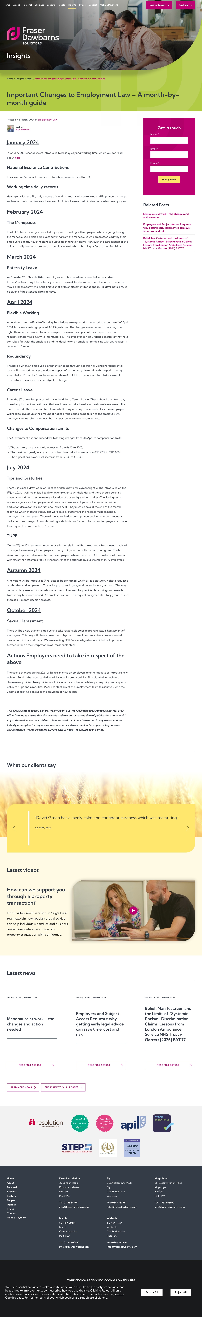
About (16, 4)
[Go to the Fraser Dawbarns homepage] (101, 36)
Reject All (181, 1292)
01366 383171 (71, 1202)
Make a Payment (109, 4)
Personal (27, 4)
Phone (154, 162)
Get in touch (157, 5)
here (18, 157)
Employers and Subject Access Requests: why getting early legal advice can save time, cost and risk (167, 228)
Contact (93, 4)
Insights (72, 4)
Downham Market (69, 1178)
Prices (82, 4)
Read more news (21, 1087)
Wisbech (112, 1218)
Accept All (151, 1292)
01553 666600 (166, 1202)
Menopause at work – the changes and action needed (30, 1024)
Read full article (30, 1065)
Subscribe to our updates (61, 1087)
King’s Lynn (161, 1178)
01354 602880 (71, 1242)
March (63, 1218)
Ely (108, 1178)
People (61, 4)
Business (39, 4)
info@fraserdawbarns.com (74, 1206)
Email (153, 148)
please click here (96, 1297)
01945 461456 (119, 1242)
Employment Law (48, 119)
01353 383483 (119, 1202)
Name (153, 134)
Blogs (29, 78)
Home (7, 4)
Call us (183, 5)
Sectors (51, 4)
